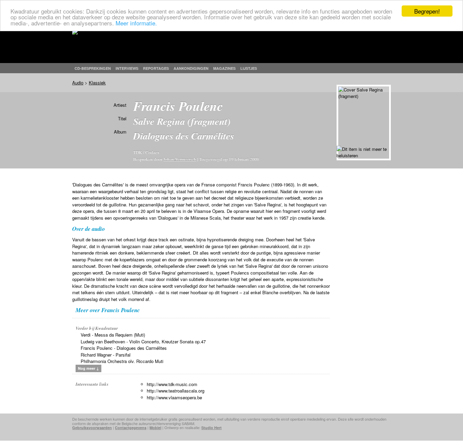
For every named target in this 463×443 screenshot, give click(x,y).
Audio (77, 82)
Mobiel (155, 427)
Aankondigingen (191, 68)
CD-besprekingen (93, 68)
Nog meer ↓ (88, 368)
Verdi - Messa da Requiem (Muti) (113, 334)
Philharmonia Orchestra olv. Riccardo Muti (122, 361)
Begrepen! (427, 11)
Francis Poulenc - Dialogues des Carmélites (124, 348)
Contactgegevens (130, 427)
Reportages (156, 68)
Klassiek (97, 82)
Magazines (224, 68)
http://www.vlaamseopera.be (174, 397)
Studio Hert (211, 427)
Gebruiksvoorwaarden (92, 427)
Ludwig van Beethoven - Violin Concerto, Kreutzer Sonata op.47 (143, 341)
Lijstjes (248, 68)
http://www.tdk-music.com (172, 384)
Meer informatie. (136, 23)
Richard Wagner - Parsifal (105, 354)
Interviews (127, 68)
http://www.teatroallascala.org (175, 390)
